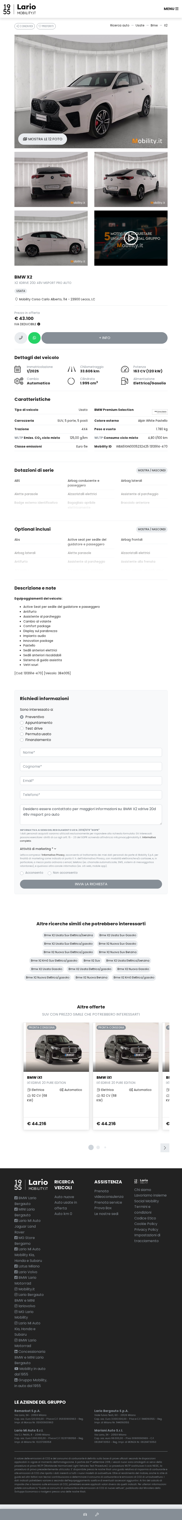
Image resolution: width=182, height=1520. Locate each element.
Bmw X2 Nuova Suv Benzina (117, 952)
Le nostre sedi (106, 1213)
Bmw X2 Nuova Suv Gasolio (117, 944)
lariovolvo (26, 1306)
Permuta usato (38, 734)
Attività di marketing (36, 849)
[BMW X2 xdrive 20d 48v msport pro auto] (91, 91)
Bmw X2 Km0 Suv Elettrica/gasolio (54, 960)
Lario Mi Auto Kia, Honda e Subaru (27, 1329)
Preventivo (34, 716)
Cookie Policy (145, 1223)
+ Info (104, 337)
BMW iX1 (46, 1080)
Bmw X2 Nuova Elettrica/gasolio (47, 977)
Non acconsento (65, 873)
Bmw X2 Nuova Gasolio (133, 969)
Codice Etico (145, 1218)
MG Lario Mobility (24, 1314)
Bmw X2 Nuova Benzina (91, 977)
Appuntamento (38, 722)
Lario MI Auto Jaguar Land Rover (27, 1226)
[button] (170, 9)
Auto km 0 (63, 1213)
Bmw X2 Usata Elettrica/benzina (127, 960)
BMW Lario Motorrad (25, 1343)
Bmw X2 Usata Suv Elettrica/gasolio (68, 944)
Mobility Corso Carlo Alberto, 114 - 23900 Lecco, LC (57, 299)
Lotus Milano (29, 1266)
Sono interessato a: (36, 709)
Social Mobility (146, 1201)
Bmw (154, 25)
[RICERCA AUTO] (85, 1514)
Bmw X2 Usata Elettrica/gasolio (90, 969)
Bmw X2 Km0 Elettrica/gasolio (134, 977)
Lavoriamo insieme (150, 1195)
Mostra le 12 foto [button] (44, 139)
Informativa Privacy (53, 855)
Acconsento (34, 873)
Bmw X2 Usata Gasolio (46, 969)
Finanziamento (38, 739)
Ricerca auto (119, 25)
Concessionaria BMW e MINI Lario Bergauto (29, 1357)
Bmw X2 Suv (92, 960)
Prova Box (103, 1208)
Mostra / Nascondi (152, 470)
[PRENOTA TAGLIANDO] (97, 1514)
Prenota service (108, 1202)
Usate (140, 25)
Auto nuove (64, 1196)
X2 (166, 25)
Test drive (34, 728)
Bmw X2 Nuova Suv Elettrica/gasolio (68, 952)
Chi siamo (142, 1189)
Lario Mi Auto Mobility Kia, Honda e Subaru (28, 1255)
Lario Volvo (27, 1272)
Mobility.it (26, 1289)
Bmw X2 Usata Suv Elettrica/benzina (68, 935)
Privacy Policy (146, 1229)
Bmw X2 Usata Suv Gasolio (117, 935)
